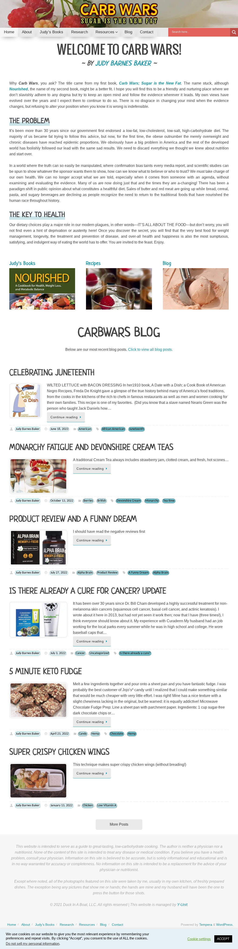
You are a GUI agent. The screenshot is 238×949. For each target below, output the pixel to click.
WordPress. (224, 924)
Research (67, 924)
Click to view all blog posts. (150, 349)
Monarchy (152, 501)
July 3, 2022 (58, 653)
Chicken (88, 805)
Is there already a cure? (135, 653)
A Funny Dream (139, 572)
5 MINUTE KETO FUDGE (45, 672)
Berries (88, 501)
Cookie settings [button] (199, 939)
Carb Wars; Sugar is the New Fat (150, 83)
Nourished (18, 89)
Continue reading (64, 417)
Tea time (169, 501)
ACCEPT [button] (223, 939)
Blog (103, 924)
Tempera (205, 924)
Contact (117, 924)
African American (113, 429)
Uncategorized (99, 653)
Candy (83, 734)
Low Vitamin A (106, 805)
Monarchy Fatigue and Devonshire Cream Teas (91, 447)
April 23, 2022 (59, 734)
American (85, 429)
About (25, 924)
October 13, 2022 (61, 501)
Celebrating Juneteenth (51, 373)
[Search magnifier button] (234, 32)
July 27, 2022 (58, 572)
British (101, 501)
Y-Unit (182, 905)
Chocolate (116, 734)
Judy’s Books (44, 924)
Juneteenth (136, 429)
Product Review (107, 572)
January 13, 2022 (61, 805)
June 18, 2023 (59, 429)
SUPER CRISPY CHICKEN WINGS (59, 752)
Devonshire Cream (129, 501)
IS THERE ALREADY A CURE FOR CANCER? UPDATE (87, 591)
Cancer (80, 653)
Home (11, 924)
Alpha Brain (85, 572)
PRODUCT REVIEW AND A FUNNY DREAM (73, 519)
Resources (87, 924)
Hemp (95, 734)
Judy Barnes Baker (123, 63)
